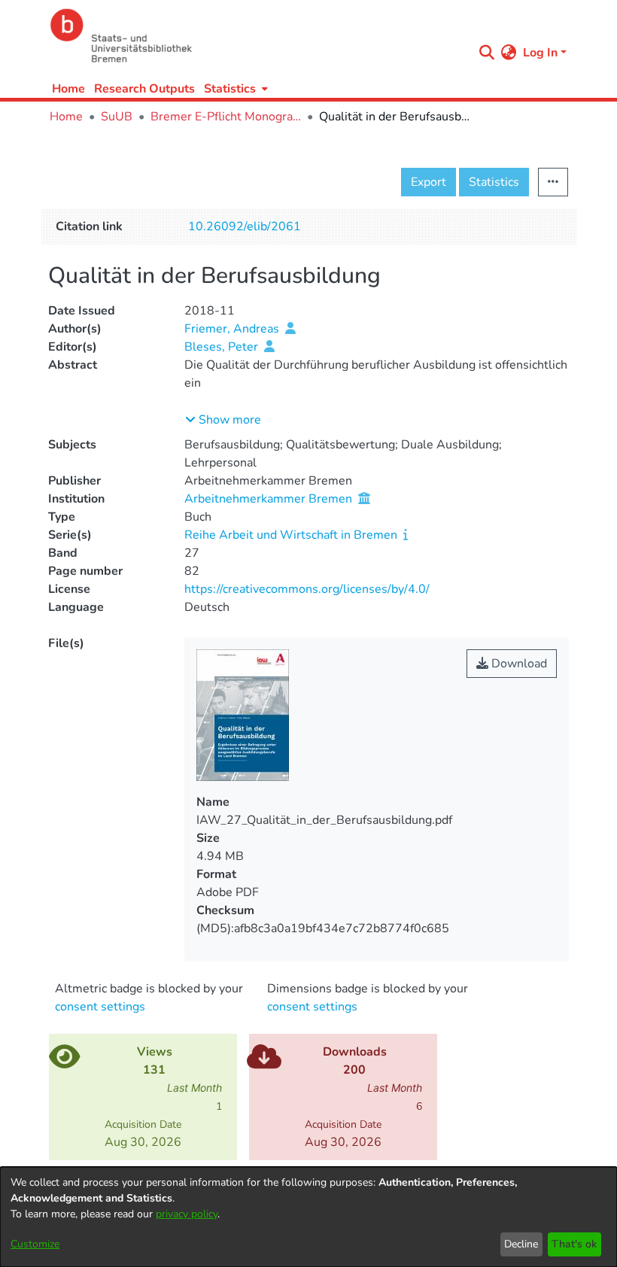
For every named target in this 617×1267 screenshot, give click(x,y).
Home (68, 89)
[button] (223, 420)
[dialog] (308, 1217)
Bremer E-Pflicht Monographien (225, 116)
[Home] (257, 36)
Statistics (494, 182)
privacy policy (186, 1214)
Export (428, 182)
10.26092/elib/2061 (244, 226)
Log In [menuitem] (540, 52)
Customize (35, 1244)
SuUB (116, 116)
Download (517, 663)
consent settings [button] (100, 1006)
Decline (521, 1244)
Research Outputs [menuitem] (144, 89)
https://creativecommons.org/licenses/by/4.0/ (307, 589)
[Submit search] (487, 53)
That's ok (574, 1244)
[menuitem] (234, 88)
